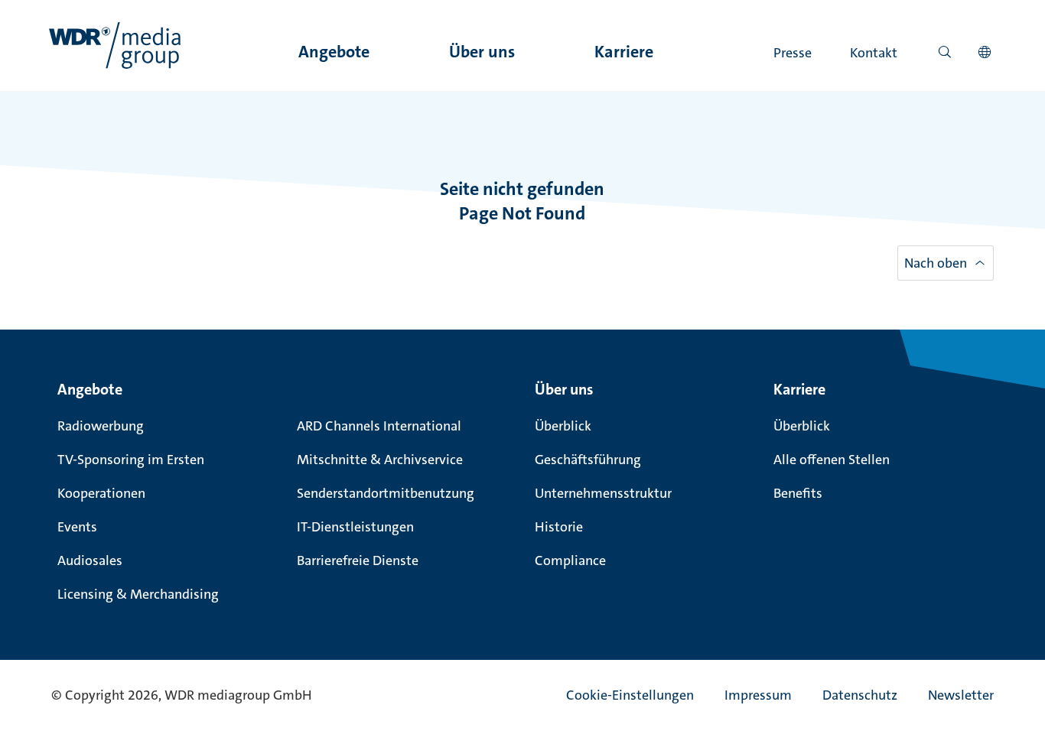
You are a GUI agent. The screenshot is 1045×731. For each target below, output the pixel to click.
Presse (792, 53)
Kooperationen (101, 493)
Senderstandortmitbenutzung (385, 493)
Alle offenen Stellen (831, 459)
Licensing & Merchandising (138, 594)
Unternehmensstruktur (603, 493)
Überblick (563, 426)
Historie (559, 527)
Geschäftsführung (588, 459)
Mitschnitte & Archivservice (380, 459)
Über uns (482, 52)
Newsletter (961, 695)
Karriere (623, 52)
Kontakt (873, 53)
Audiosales (89, 560)
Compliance (570, 560)
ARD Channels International (379, 426)
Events (77, 527)
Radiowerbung (100, 426)
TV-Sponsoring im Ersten (130, 459)
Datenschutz (859, 695)
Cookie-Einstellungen (630, 695)
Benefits (797, 493)
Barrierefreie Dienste (357, 560)
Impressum (758, 695)
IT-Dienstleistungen (355, 527)
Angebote (333, 52)
